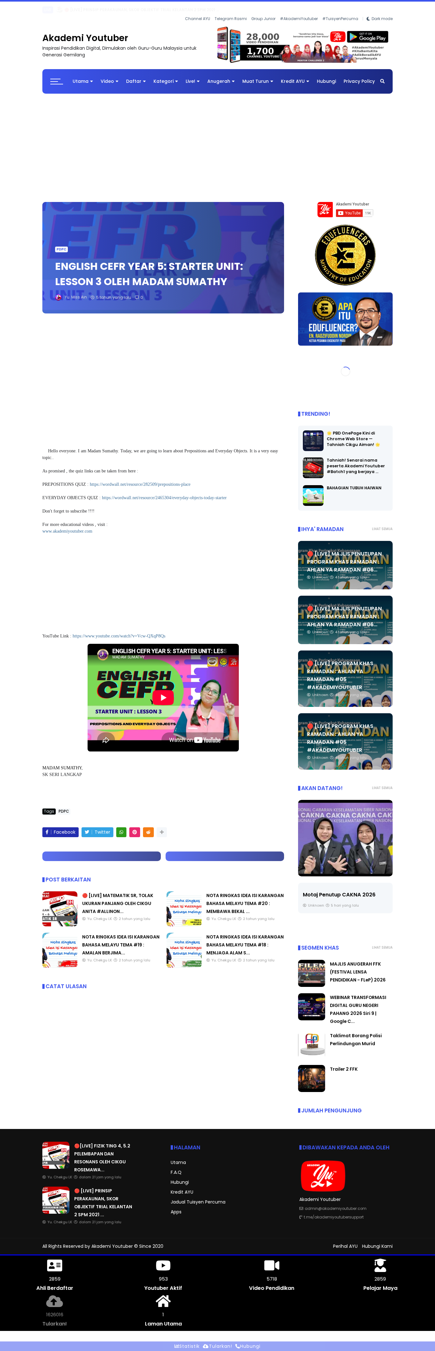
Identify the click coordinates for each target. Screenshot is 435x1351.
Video (107, 76)
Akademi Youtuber (85, 32)
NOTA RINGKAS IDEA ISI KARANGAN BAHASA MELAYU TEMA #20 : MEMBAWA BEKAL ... (245, 898)
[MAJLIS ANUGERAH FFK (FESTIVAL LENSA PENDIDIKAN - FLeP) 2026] (45, 11)
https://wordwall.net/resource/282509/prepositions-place (140, 479)
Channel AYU (197, 9)
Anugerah (218, 76)
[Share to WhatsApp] (121, 827)
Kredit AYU (293, 76)
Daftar (133, 76)
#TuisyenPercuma (340, 9)
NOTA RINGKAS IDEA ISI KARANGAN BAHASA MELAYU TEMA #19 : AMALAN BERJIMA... (121, 939)
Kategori (163, 76)
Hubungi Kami (377, 1241)
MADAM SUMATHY (62, 762)
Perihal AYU (345, 1241)
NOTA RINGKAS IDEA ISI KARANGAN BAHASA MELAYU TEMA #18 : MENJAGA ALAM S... (245, 939)
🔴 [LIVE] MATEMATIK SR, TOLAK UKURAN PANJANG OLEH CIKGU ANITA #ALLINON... (117, 898)
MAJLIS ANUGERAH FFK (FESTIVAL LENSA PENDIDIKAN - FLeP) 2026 (116, 9)
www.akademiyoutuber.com (67, 525)
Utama (81, 76)
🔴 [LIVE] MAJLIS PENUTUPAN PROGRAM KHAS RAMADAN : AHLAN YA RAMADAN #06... (344, 556)
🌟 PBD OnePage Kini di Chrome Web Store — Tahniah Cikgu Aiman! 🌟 (353, 433)
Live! (190, 76)
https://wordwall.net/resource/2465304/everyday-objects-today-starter (164, 492)
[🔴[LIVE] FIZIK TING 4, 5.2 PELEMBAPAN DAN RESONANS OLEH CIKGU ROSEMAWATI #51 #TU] (55, 1162)
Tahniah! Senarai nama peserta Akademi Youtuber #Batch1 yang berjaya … (356, 460)
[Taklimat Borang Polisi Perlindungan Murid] (311, 1051)
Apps (176, 1206)
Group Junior (263, 9)
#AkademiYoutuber (299, 9)
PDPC (61, 243)
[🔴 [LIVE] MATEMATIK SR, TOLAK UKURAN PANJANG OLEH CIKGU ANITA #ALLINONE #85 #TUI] (59, 919)
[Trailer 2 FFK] (311, 1085)
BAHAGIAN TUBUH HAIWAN (354, 482)
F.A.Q (176, 1167)
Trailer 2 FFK (344, 1063)
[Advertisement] (217, 139)
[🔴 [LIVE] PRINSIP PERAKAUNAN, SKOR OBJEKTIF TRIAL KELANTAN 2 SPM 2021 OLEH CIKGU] (55, 1207)
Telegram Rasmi (231, 9)
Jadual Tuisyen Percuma (198, 1196)
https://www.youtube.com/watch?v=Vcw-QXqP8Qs (119, 630)
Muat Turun (255, 76)
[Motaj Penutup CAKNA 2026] (345, 833)
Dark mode (382, 9)
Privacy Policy (359, 76)
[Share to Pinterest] (134, 827)
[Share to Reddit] (148, 827)
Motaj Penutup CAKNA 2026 (339, 889)
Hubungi (326, 76)
